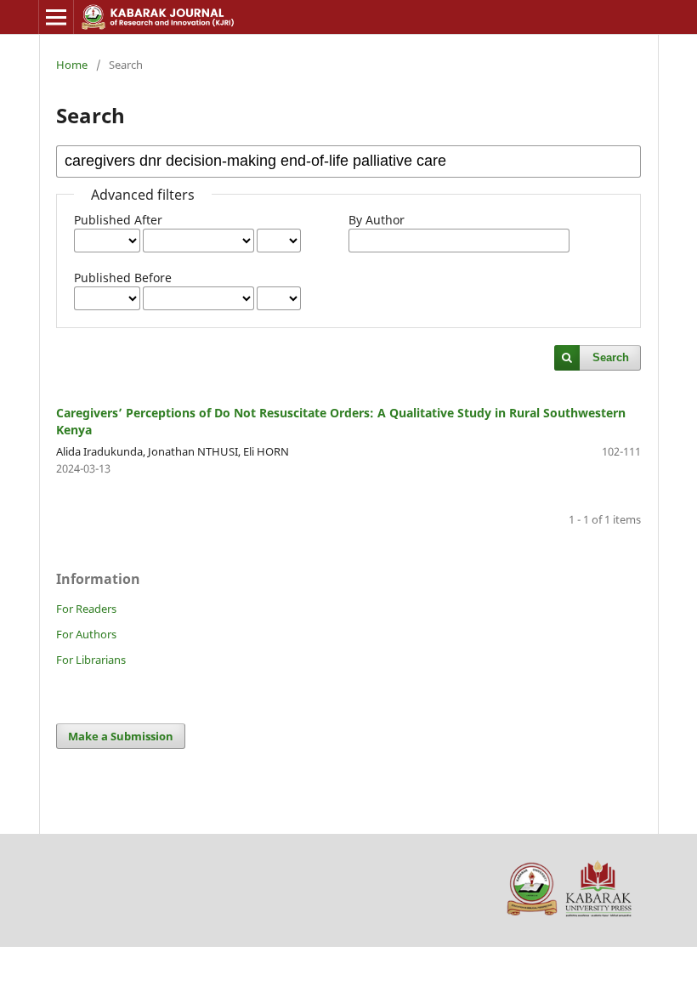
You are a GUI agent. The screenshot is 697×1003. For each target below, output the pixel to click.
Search (610, 357)
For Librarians (91, 659)
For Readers (86, 608)
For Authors (86, 634)
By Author (376, 220)
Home (72, 64)
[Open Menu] (56, 17)
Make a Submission (120, 736)
